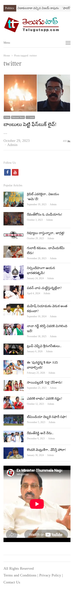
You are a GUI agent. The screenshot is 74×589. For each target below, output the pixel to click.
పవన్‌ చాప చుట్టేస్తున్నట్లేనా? (44, 288)
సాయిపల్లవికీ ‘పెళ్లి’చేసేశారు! (44, 382)
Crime (6, 117)
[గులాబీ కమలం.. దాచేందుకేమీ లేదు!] (13, 249)
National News (18, 117)
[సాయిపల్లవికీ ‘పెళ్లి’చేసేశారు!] (13, 383)
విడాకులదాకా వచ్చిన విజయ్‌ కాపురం (33, 8)
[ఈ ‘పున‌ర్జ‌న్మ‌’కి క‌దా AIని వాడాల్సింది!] (13, 363)
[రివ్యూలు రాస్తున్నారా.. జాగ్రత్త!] (13, 234)
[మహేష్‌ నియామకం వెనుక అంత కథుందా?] (13, 307)
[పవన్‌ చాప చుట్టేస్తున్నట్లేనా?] (13, 289)
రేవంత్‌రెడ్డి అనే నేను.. (40, 433)
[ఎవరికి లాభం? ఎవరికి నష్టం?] (13, 399)
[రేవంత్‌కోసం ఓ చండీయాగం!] (13, 215)
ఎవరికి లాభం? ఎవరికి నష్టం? (44, 398)
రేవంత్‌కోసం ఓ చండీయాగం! (44, 214)
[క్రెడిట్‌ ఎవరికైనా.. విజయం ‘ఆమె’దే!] (13, 195)
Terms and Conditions (19, 575)
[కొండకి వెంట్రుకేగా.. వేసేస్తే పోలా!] (13, 451)
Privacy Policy (50, 575)
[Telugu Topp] (37, 24)
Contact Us (11, 582)
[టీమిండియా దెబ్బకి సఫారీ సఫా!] (13, 418)
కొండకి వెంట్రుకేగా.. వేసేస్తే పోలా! (46, 449)
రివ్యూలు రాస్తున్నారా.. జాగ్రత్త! (46, 233)
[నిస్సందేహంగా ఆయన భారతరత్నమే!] (13, 269)
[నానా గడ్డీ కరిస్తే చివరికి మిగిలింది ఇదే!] (13, 327)
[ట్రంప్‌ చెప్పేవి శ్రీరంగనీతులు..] (13, 347)
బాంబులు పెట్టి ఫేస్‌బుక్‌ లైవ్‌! (30, 124)
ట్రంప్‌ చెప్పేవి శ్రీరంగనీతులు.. (44, 346)
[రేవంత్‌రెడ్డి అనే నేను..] (13, 434)
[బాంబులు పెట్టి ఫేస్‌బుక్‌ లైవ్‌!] (37, 77)
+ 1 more (30, 117)
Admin (12, 145)
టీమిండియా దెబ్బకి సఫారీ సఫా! (47, 417)
